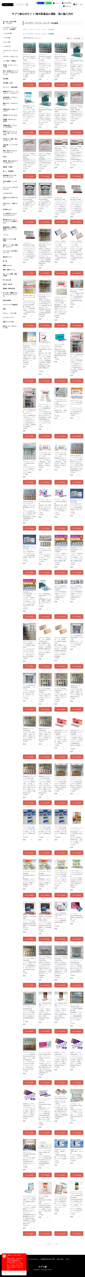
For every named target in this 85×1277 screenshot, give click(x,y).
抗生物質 (5, 78)
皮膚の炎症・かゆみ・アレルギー (10, 110)
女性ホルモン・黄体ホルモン (10, 204)
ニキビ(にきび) (7, 193)
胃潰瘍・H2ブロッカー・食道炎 (10, 120)
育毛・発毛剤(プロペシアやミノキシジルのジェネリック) (10, 72)
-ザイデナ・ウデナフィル (10, 56)
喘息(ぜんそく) (7, 257)
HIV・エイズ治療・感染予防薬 (10, 274)
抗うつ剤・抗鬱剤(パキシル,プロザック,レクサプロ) (10, 294)
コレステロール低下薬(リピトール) (10, 251)
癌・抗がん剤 (7, 280)
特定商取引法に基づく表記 (48, 1259)
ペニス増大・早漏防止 (9, 61)
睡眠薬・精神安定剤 (9, 288)
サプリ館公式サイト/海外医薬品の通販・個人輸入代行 (42, 13)
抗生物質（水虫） (8, 83)
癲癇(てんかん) (7, 265)
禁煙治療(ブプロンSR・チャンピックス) (10, 176)
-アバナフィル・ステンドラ (10, 51)
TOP (24, 29)
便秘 (4, 309)
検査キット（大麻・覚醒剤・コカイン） (10, 245)
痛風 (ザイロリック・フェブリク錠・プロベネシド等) (10, 133)
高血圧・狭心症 (7, 284)
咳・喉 (5, 261)
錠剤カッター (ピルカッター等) (10, 326)
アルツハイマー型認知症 (10, 304)
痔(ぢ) (5, 156)
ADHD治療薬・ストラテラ (10, 182)
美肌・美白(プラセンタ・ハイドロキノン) (10, 151)
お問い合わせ (60, 1259)
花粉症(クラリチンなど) (10, 115)
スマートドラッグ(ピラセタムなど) (10, 188)
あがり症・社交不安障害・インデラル (9, 22)
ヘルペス (5, 235)
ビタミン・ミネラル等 (9, 313)
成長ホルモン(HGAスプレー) (10, 198)
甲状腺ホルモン (7, 209)
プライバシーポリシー (33, 1259)
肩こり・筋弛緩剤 (8, 171)
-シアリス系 (6, 38)
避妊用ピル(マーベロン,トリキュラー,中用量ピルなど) (10, 221)
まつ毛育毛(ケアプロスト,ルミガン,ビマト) (10, 214)
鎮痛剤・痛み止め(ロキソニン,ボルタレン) (10, 161)
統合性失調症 (7, 300)
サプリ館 (42, 1267)
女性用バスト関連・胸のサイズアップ (10, 139)
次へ (57, 1244)
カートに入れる (29, 84)
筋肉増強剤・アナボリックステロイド (10, 98)
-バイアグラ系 (7, 33)
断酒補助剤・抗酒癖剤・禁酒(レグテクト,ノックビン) (10, 228)
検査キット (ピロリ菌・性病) (10, 240)
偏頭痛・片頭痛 (7, 167)
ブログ (67, 1259)
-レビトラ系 (6, 42)
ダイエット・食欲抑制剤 (10, 87)
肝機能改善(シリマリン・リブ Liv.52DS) (10, 126)
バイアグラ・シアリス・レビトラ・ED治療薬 (10, 28)
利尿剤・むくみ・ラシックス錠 (10, 66)
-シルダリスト (7, 46)
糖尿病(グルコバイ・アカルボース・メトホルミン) (10, 92)
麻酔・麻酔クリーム (9, 270)
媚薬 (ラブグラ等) (8, 322)
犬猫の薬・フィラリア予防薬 (10, 145)
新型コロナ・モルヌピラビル (10, 104)
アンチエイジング (8, 317)
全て (24, 34)
